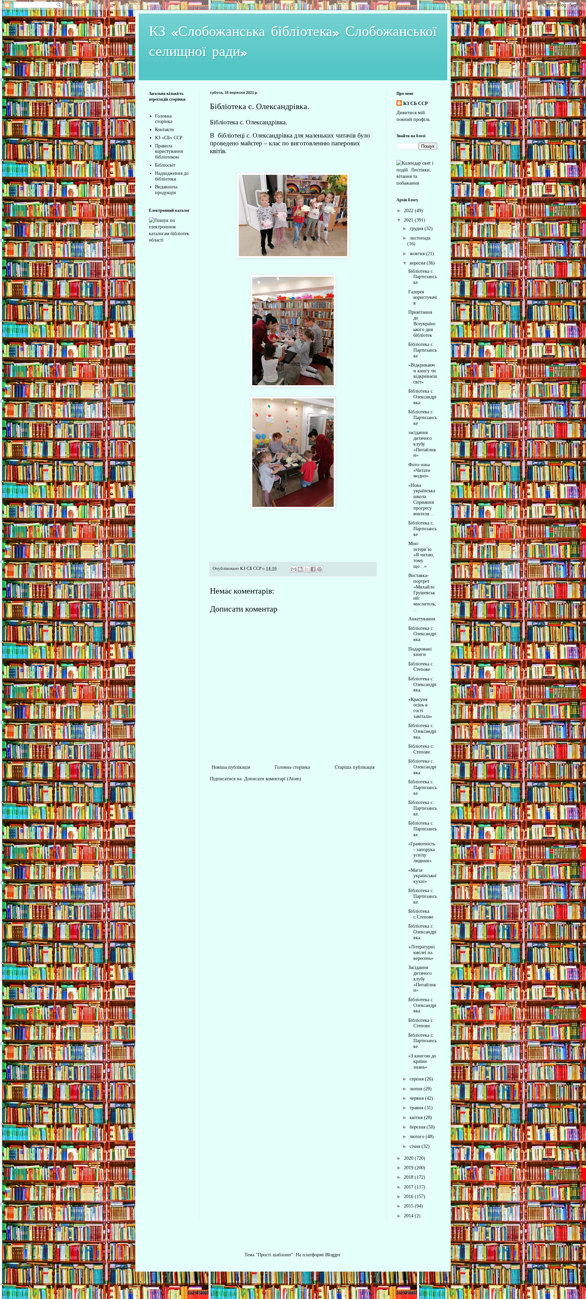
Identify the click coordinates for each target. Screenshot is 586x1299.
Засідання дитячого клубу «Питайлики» (422, 979)
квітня (417, 1117)
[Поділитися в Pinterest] (319, 569)
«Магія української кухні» (422, 876)
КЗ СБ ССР (415, 103)
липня (417, 1088)
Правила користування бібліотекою (169, 151)
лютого (418, 1136)
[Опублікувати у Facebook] (313, 569)
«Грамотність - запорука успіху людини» (421, 852)
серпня (417, 1078)
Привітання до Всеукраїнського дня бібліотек (422, 323)
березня (418, 1127)
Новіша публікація (231, 767)
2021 (409, 220)
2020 (409, 1158)
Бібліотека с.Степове (420, 914)
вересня (418, 263)
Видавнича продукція (166, 189)
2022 (409, 210)
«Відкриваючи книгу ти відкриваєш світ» (422, 374)
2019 (409, 1167)
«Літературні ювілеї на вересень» (421, 952)
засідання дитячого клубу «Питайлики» (422, 444)
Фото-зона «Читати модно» (419, 470)
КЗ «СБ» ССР (168, 137)
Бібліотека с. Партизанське (422, 350)
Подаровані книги (420, 651)
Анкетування (421, 618)
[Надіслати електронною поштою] (293, 569)
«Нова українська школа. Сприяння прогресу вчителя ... (421, 499)
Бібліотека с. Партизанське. (422, 277)
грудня (417, 228)
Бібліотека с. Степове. (421, 666)
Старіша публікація (354, 767)
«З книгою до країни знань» (422, 1061)
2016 (409, 1196)
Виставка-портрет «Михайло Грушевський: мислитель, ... (422, 592)
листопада (420, 238)
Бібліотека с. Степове (421, 1023)
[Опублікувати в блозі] (300, 569)
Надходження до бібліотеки (172, 176)
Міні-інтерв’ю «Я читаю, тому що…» (421, 555)
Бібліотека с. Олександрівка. (422, 634)
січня (416, 1146)
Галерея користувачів (422, 297)
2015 (409, 1206)
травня (417, 1107)
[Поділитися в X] (306, 569)
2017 (409, 1187)
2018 (409, 1177)
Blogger (332, 1254)
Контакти (164, 129)
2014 (409, 1215)
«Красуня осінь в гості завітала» (420, 708)
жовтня (418, 253)
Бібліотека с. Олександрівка (422, 397)
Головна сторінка (292, 767)
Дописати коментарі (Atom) (272, 778)
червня (417, 1098)
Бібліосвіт (165, 165)
